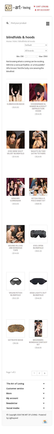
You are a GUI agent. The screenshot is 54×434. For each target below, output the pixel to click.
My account (43, 10)
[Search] (7, 23)
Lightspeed (13, 418)
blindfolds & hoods (26, 41)
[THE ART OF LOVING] (18, 8)
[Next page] (44, 373)
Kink (15, 41)
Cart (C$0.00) (42, 6)
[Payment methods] (45, 421)
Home (9, 41)
